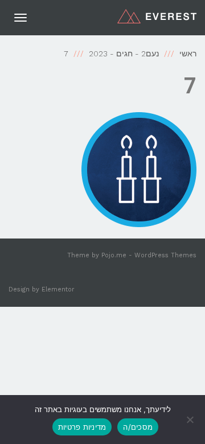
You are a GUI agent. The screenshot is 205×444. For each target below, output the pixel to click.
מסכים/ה (138, 426)
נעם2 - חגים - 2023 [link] (124, 53)
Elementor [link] (58, 289)
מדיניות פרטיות (82, 426)
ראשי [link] (187, 53)
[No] (190, 419)
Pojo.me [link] (113, 255)
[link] (156, 16)
